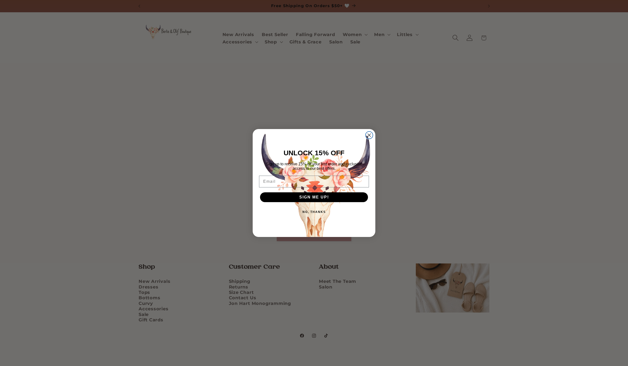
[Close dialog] (369, 135)
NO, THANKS (314, 212)
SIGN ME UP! (314, 197)
